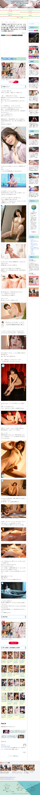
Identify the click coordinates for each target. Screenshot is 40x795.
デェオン (32, 251)
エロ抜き (32, 246)
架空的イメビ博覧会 (20, 788)
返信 (24, 752)
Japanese (31, 0)
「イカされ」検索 (7, 785)
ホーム (7, 784)
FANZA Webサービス (9, 778)
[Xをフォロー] (32, 232)
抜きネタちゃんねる (34, 243)
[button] (38, 23)
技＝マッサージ (15, 35)
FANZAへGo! (13, 81)
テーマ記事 (20, 790)
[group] (6, 769)
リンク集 (32, 236)
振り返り (33, 787)
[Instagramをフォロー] (34, 232)
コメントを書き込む (13, 755)
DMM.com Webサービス (10, 777)
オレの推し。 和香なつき (9, 58)
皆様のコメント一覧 (7, 790)
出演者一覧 (20, 787)
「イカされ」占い (20, 785)
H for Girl (32, 239)
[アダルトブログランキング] (36, 30)
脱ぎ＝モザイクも (8, 35)
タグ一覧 (7, 787)
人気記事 (7, 788)
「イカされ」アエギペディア (33, 785)
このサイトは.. (20, 784)
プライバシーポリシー (30, 791)
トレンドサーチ (33, 784)
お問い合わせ (33, 790)
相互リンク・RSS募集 (10, 791)
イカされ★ (3, 35)
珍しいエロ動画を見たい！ (35, 247)
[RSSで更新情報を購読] (35, 232)
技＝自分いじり (20, 35)
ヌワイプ (32, 252)
